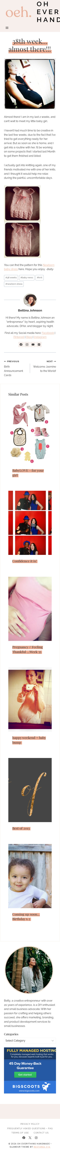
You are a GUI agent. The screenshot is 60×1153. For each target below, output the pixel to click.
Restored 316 (42, 1147)
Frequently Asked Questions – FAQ (30, 1128)
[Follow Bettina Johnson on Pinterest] (39, 344)
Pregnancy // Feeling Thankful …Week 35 (27, 649)
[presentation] (30, 432)
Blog (29, 337)
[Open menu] (7, 27)
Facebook (48, 333)
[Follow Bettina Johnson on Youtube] (33, 344)
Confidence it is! (24, 561)
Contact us (41, 1133)
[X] (30, 1137)
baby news (26, 277)
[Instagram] (36, 1137)
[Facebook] (23, 1137)
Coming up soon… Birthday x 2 (26, 916)
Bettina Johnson (30, 310)
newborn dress (14, 284)
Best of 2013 (21, 828)
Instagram (40, 337)
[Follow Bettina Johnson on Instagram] (27, 344)
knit (39, 277)
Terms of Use (20, 1133)
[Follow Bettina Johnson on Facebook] (21, 344)
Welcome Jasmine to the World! (44, 366)
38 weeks (11, 277)
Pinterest (19, 337)
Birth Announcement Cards (13, 368)
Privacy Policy (30, 1124)
